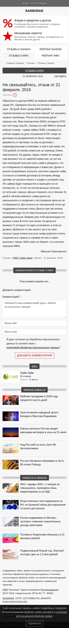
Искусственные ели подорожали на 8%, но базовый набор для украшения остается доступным (43, 505)
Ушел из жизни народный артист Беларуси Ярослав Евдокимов (39, 414)
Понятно (34, 623)
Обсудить (60, 76)
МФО (34, 366)
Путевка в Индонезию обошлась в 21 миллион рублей (42, 536)
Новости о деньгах (34, 477)
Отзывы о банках (18, 49)
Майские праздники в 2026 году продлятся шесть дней (39, 398)
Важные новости (34, 389)
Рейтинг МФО (50, 55)
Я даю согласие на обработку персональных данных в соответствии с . (33, 343)
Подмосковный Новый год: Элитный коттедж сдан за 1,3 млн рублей (42, 552)
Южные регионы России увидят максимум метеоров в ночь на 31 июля (43, 430)
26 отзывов (25, 376)
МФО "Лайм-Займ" (23, 258)
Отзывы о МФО (18, 55)
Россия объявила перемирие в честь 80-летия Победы (42, 462)
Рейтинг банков (50, 49)
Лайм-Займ (27, 373)
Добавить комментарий (34, 355)
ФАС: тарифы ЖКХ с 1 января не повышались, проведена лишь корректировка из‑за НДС (40, 488)
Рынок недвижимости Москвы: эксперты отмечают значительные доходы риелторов (40, 521)
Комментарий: (12, 296)
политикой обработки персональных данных (32, 347)
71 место (33, 379)
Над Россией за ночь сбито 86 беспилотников (38, 446)
